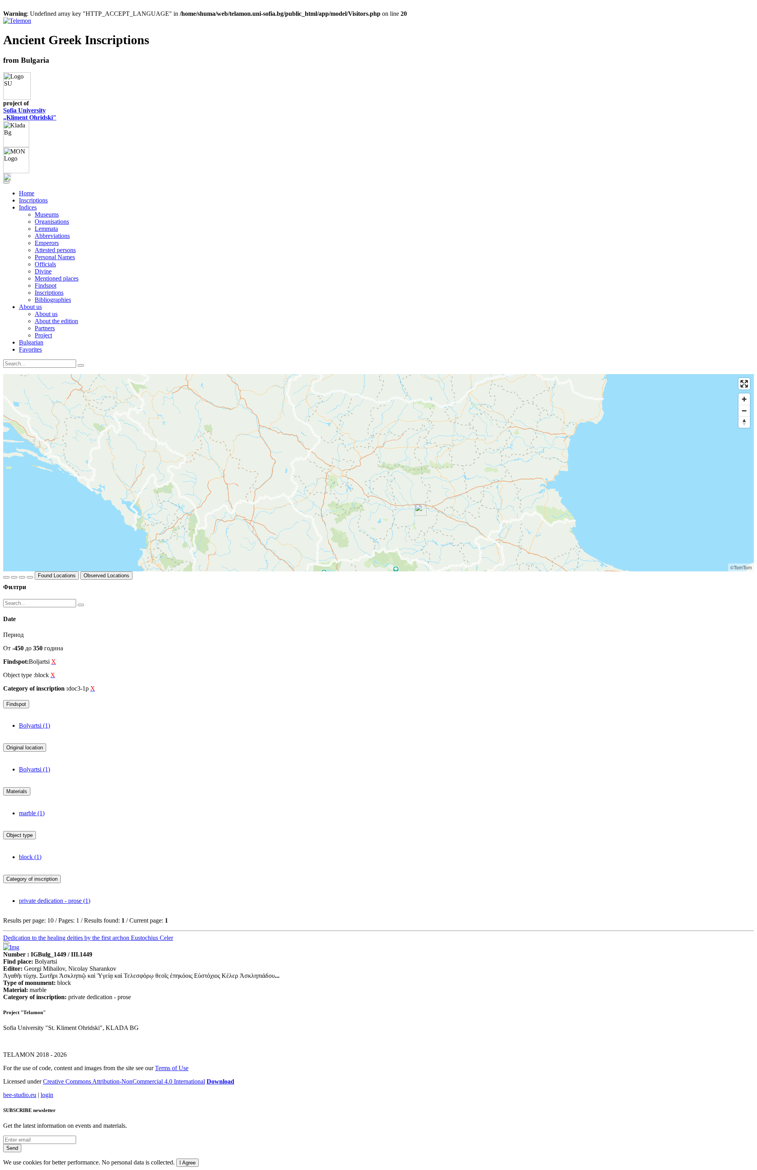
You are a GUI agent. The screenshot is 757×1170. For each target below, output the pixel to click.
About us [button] (30, 306)
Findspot (45, 285)
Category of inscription (32, 879)
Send (12, 1148)
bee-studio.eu (19, 1094)
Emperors (47, 243)
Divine (43, 271)
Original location (24, 748)
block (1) (30, 857)
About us (46, 314)
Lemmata (46, 228)
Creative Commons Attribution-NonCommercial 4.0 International (124, 1081)
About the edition (56, 321)
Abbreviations (52, 235)
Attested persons (55, 250)
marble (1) (32, 813)
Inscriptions (33, 200)
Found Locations (57, 575)
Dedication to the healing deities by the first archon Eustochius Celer (88, 937)
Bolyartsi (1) (34, 725)
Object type (19, 835)
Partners (45, 328)
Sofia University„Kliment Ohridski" (29, 114)
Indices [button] (28, 207)
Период (13, 634)
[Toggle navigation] (6, 182)
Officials (45, 264)
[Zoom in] (744, 399)
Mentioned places (56, 278)
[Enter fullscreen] (744, 383)
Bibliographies (53, 299)
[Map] (378, 472)
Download (220, 1081)
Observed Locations (106, 575)
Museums (47, 214)
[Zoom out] (744, 410)
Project (43, 335)
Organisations (52, 221)
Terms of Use (171, 1068)
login (47, 1094)
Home (26, 193)
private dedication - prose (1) (54, 900)
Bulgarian (31, 342)
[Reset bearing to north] (744, 422)
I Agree (187, 1163)
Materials (16, 791)
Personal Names (55, 257)
